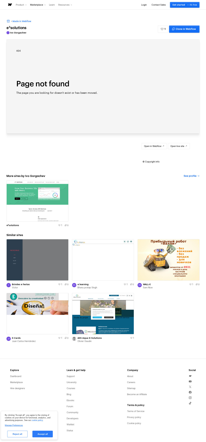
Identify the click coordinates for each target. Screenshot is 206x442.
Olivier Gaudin (85, 341)
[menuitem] (190, 376)
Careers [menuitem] (131, 382)
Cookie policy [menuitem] (134, 423)
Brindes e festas (21, 284)
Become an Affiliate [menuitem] (137, 394)
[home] (9, 5)
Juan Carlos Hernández (24, 341)
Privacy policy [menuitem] (134, 417)
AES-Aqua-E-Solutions (90, 338)
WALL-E (147, 284)
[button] (21, 5)
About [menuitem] (130, 376)
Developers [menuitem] (72, 418)
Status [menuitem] (70, 430)
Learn (52, 5)
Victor (15, 287)
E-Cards (16, 338)
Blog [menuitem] (69, 394)
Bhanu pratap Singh (87, 287)
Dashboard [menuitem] (15, 376)
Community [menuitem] (72, 412)
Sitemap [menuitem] (131, 388)
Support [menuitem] (71, 376)
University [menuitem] (72, 382)
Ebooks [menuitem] (70, 400)
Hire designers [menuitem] (17, 388)
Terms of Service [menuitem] (135, 411)
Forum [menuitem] (70, 406)
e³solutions (12, 225)
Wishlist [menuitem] (70, 424)
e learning (83, 284)
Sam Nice (148, 287)
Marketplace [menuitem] (16, 382)
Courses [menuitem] (71, 388)
